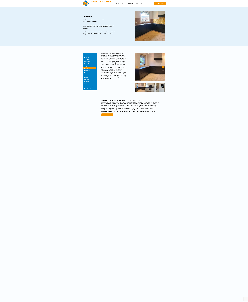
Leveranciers (87, 88)
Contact (86, 84)
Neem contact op (160, 3)
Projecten (86, 57)
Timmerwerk (87, 59)
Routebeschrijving (88, 86)
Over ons (86, 79)
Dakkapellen (87, 72)
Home (85, 55)
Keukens (86, 68)
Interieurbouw (87, 75)
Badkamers (87, 70)
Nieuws (86, 77)
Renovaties (87, 64)
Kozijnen (86, 66)
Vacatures (86, 81)
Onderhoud (87, 61)
